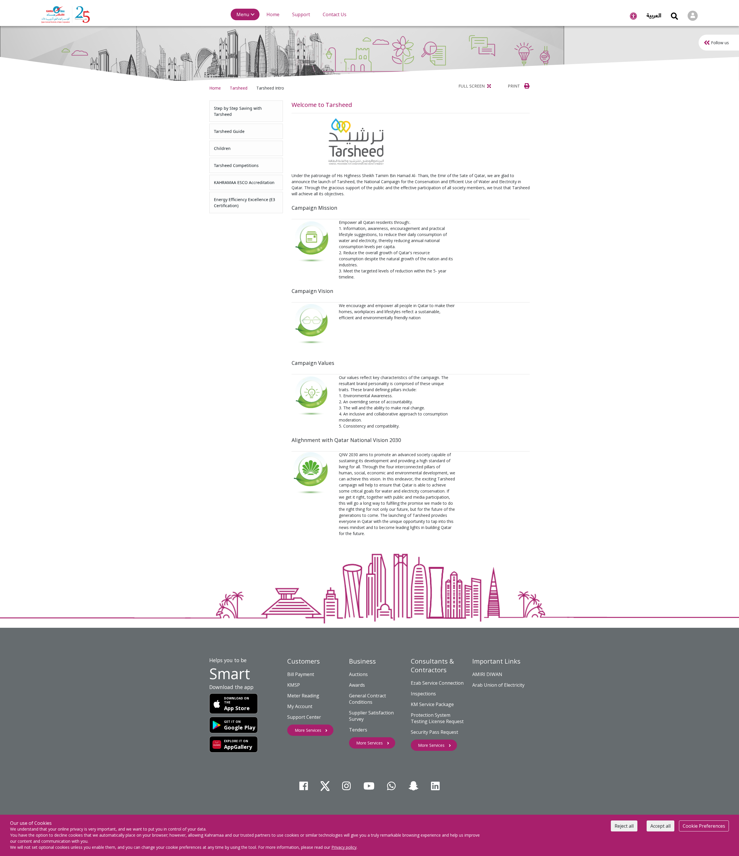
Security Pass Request (434, 732)
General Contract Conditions (367, 698)
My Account (299, 706)
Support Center (304, 717)
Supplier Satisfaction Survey (371, 716)
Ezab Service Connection (437, 683)
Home (215, 88)
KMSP (293, 685)
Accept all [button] (660, 826)
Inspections (423, 693)
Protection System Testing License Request (437, 718)
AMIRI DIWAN (487, 674)
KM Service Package (432, 704)
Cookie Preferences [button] (704, 826)
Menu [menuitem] (242, 14)
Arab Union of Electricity (498, 685)
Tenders (358, 730)
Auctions (358, 674)
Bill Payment (300, 674)
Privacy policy (344, 847)
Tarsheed (238, 88)
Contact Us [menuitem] (334, 14)
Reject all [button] (624, 826)
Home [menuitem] (272, 14)
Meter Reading (303, 695)
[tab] (246, 111)
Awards (357, 685)
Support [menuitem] (301, 14)
